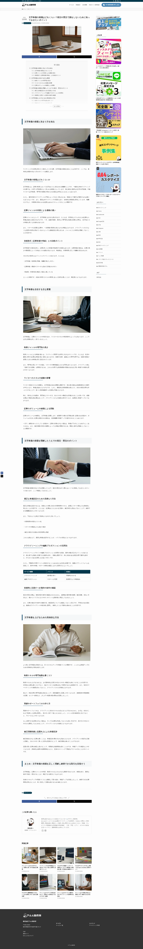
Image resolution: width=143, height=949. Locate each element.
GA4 (99, 218)
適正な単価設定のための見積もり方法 (45, 90)
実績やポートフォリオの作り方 (43, 103)
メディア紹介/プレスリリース (105, 259)
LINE (99, 231)
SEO (99, 242)
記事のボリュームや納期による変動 (45, 85)
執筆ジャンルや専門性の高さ (43, 80)
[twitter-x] (114, 1)
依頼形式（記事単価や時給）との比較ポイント (48, 75)
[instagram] (116, 1)
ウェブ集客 (101, 255)
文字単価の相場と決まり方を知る (42, 68)
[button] (39, 56)
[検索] (120, 1)
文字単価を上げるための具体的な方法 (43, 98)
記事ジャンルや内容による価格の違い (45, 73)
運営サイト (26, 933)
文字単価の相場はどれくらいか (43, 70)
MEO (99, 235)
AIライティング (27, 23)
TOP (24, 931)
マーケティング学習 (94, 925)
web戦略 (100, 249)
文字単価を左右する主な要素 (40, 78)
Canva (99, 211)
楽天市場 (100, 262)
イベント (100, 252)
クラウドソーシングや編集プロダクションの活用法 (49, 93)
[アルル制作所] (29, 4)
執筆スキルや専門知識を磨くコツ (44, 100)
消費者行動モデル (102, 266)
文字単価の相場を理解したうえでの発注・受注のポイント (49, 88)
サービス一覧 (59, 925)
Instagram (100, 228)
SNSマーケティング (103, 245)
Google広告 (101, 221)
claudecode (101, 214)
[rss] (118, 1)
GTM (99, 225)
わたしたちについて (28, 935)
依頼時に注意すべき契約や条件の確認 (45, 95)
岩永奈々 (31, 828)
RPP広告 (100, 238)
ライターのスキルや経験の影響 (43, 83)
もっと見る (57, 106)
